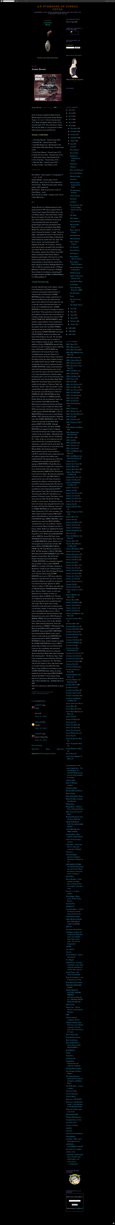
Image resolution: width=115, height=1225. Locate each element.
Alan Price (73, 179)
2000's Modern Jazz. (72, 411)
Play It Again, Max (72, 1034)
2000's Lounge (70, 408)
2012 (70, 119)
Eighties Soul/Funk (72, 528)
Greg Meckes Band (76, 281)
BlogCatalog (70, 804)
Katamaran (73, 164)
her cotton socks (71, 1122)
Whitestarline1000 (72, 1114)
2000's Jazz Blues (71, 387)
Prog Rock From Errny (73, 1037)
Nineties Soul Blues (72, 602)
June (72, 309)
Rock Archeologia (72, 1040)
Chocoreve (69, 852)
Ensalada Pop (70, 904)
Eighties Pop (70, 504)
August (72, 141)
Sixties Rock (70, 754)
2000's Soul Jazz (71, 445)
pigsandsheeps (70, 1136)
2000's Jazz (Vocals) (72, 384)
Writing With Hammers (73, 1117)
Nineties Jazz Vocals (72, 576)
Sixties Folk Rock (71, 719)
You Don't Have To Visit (73, 1120)
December (73, 128)
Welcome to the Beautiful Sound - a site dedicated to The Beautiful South (74, 1104)
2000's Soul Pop (71, 448)
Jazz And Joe (70, 949)
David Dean (70, 876)
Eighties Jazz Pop (71, 496)
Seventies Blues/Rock (73, 629)
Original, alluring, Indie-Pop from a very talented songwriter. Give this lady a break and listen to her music (74, 1027)
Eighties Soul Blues (72, 522)
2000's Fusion (70, 379)
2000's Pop (69, 417)
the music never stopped (73, 1149)
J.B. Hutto (73, 215)
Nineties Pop (70, 584)
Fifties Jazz (69, 533)
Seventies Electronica (73, 634)
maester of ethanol (72, 1125)
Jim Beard (73, 199)
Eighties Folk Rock (72, 480)
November (73, 131)
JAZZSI (68, 946)
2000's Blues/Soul (72, 357)
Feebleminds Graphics (73, 916)
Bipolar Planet (70, 793)
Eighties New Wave (72, 501)
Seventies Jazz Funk (72, 656)
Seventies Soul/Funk (72, 695)
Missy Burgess (74, 150)
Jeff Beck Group (75, 273)
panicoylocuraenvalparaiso (74, 1133)
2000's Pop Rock (71, 419)
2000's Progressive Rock (74, 422)
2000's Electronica (72, 363)
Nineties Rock (70, 600)
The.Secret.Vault (71, 1091)
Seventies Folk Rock (72, 640)
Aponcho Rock (70, 780)
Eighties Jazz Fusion (72, 464)
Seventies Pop (70, 664)
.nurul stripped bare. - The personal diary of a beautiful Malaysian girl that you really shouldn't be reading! (74, 772)
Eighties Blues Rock (72, 469)
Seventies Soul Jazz (72, 693)
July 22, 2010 (41, 728)
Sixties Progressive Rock (74, 738)
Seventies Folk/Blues (72, 643)
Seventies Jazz (70, 645)
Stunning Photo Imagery (74, 1068)
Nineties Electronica (72, 554)
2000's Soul (69, 440)
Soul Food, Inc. (71, 1058)
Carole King (74, 284)
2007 (70, 334)
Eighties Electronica (72, 477)
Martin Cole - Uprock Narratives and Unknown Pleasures (74, 1009)
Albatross (73, 167)
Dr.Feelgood (74, 253)
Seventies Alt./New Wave (74, 618)
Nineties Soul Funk (72, 605)
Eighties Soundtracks (73, 530)
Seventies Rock (43, 693)
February (73, 321)
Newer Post (35, 749)
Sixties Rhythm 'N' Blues (74, 748)
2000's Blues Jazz (71, 347)
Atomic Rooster (39, 69)
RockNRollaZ (70, 1050)
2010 (70, 125)
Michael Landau (75, 176)
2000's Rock (70, 437)
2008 (70, 331)
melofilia (69, 1128)
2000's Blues (70, 344)
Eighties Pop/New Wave (73, 507)
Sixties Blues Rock (72, 709)
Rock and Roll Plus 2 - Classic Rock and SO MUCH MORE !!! (73, 1045)
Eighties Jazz (70, 461)
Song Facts (69, 1055)
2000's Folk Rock (71, 376)
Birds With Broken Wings (74, 796)
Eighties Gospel (71, 487)
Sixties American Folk (73, 703)
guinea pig (38, 722)
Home (48, 749)
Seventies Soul (70, 687)
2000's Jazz (69, 382)
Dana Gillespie (74, 250)
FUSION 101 (70, 906)
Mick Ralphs (74, 218)
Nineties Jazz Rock (72, 573)
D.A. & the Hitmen (76, 173)
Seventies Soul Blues (72, 690)
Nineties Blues (70, 541)
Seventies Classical (72, 632)
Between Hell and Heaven (74, 791)
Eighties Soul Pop (71, 525)
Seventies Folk (70, 637)
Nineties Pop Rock (72, 587)
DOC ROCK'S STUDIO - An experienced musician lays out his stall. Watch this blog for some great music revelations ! (74, 869)
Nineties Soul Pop (72, 611)
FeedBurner (79, 1208)
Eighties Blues (70, 466)
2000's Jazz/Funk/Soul (73, 403)
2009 (70, 328)
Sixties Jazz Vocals (72, 730)
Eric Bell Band (74, 293)
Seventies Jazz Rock (72, 661)
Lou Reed (73, 147)
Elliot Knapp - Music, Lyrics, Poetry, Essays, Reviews (74, 898)
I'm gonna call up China (73, 929)
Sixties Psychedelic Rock (74, 743)
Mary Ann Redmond (76, 170)
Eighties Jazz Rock (72, 498)
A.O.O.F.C (38, 705)
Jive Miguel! (70, 960)
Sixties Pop (69, 736)
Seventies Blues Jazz (72, 626)
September (74, 138)
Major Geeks (70, 1004)
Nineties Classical (72, 551)
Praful (72, 296)
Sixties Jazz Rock (71, 727)
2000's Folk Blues (71, 371)
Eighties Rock (70, 517)
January (73, 324)
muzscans (69, 1131)
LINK (37, 708)
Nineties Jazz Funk (72, 568)
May (72, 312)
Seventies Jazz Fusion (73, 658)
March (72, 318)
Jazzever (69, 952)
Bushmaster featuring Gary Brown (75, 158)
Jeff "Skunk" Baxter (76, 305)
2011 (70, 122)
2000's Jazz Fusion (72, 390)
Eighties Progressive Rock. (74, 512)
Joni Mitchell (74, 247)
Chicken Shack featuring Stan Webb (75, 184)
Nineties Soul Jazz (72, 608)
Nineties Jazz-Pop (72, 579)
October (73, 134)
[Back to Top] (113, 1223)
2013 (70, 116)
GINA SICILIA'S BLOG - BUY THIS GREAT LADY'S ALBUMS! (74, 921)
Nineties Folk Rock (72, 560)
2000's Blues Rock (72, 350)
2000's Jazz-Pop (71, 401)
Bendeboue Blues (71, 788)
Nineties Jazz (70, 562)
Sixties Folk (70, 717)
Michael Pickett (75, 238)
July (72, 144)
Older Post (60, 749)
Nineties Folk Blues (72, 557)
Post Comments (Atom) (48, 753)
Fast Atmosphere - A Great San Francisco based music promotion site (74, 911)
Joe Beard (73, 202)
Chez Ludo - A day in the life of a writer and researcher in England (74, 846)
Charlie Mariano (75, 221)
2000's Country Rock (72, 360)
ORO (67, 1015)
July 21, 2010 (41, 716)
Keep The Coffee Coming (74, 982)
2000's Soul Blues (71, 443)
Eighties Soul (70, 519)
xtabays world (70, 1152)
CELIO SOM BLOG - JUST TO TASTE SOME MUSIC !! (74, 824)
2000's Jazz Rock (71, 392)
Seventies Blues (71, 623)
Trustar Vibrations (72, 1094)
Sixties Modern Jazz (72, 733)
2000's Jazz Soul (71, 398)
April (72, 315)
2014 (70, 113)
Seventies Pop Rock (72, 667)
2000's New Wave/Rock (73, 414)
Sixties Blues (70, 706)
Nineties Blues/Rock (72, 549)
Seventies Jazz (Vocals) (73, 653)
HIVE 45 (69, 927)
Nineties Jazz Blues (72, 565)
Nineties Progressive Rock (74, 590)
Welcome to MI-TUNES (74, 1099)
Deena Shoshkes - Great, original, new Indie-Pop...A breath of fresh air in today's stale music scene (74, 883)
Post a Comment (37, 745)
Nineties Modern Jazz (73, 581)
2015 (70, 110)
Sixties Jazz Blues (72, 725)
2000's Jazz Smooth (72, 395)
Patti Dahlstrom (75, 235)
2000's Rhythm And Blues (74, 427)
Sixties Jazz (70, 722)
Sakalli (68, 1053)
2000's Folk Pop (71, 373)
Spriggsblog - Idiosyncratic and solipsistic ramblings (73, 1063)
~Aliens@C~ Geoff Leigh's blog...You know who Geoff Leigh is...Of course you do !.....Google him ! (74, 1159)
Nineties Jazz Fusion (72, 570)
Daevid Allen (74, 153)
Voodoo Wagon (71, 1096)
